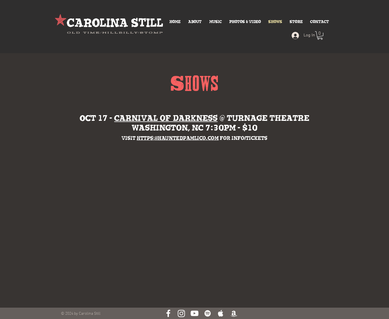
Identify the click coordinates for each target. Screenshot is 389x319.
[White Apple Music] (221, 313)
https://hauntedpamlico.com (178, 138)
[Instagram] (181, 313)
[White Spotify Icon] (207, 313)
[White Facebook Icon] (168, 313)
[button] (320, 35)
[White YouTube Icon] (194, 313)
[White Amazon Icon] (234, 313)
